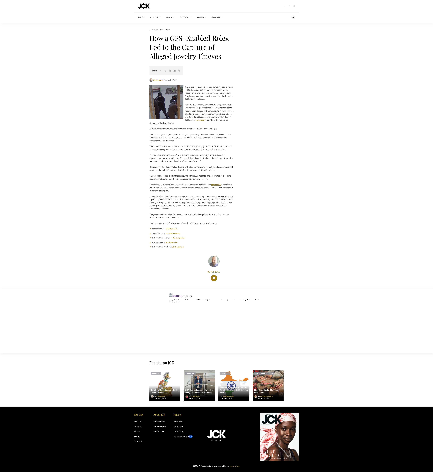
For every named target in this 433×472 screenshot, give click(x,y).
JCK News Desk (228, 396)
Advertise (137, 431)
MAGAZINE (154, 17)
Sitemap (137, 436)
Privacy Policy (178, 422)
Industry (152, 29)
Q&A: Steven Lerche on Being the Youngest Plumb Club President (199, 391)
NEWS (140, 17)
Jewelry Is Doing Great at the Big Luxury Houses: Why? (165, 391)
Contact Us (137, 427)
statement (200, 120)
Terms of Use (138, 441)
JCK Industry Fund (160, 427)
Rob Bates (159, 80)
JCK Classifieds (159, 431)
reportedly (216, 184)
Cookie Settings (179, 431)
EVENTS (169, 17)
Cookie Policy (178, 427)
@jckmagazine (179, 238)
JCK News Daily (171, 229)
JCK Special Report (173, 233)
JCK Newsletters (159, 422)
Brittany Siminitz (266, 396)
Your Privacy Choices (181, 436)
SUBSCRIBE (216, 17)
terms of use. (235, 466)
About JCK (137, 422)
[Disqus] (216, 320)
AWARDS (200, 17)
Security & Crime (163, 29)
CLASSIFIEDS (184, 17)
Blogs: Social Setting (264, 373)
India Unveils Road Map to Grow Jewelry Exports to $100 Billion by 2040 (234, 390)
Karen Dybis (195, 396)
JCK (144, 6)
